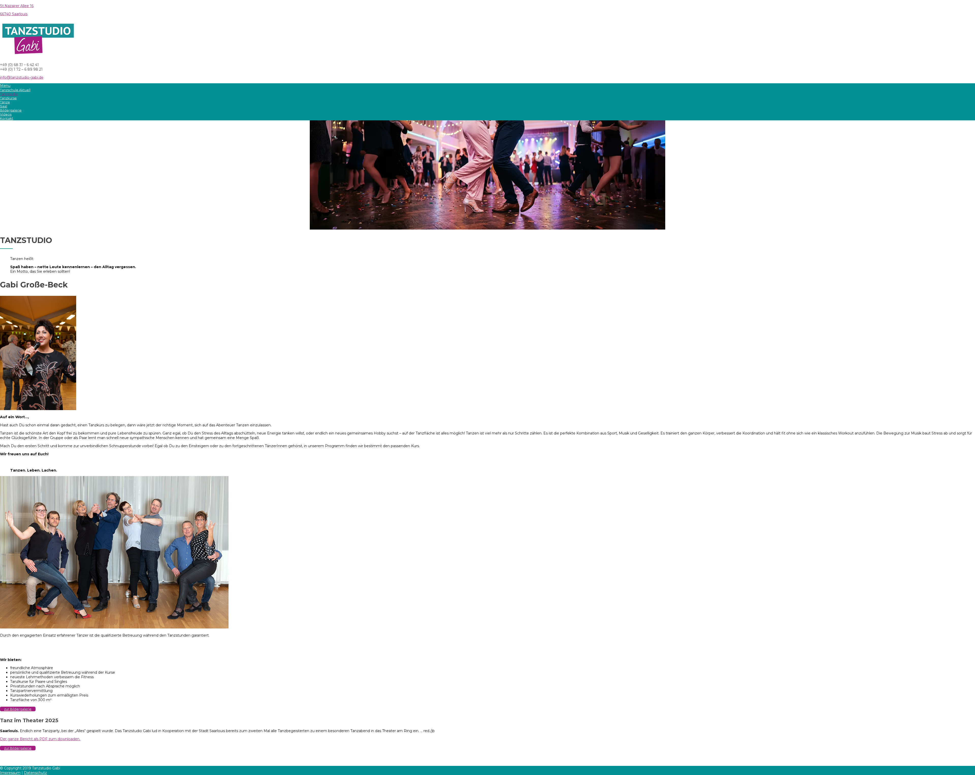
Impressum (10, 772)
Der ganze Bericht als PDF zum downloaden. (40, 739)
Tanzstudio (9, 94)
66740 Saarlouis (13, 14)
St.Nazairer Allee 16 (17, 6)
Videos (5, 114)
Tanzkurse (8, 98)
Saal (3, 106)
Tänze (5, 102)
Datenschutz (35, 772)
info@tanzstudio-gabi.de (21, 77)
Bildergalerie (11, 110)
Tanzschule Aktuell (15, 90)
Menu (5, 85)
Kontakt (6, 118)
